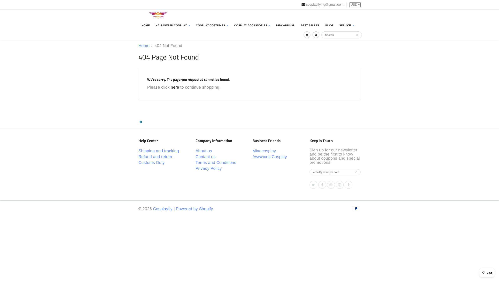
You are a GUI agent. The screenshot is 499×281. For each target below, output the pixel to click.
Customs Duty (151, 162)
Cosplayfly (163, 208)
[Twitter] (313, 185)
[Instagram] (340, 185)
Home (146, 25)
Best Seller (310, 25)
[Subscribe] (355, 172)
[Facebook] (322, 185)
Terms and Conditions (216, 162)
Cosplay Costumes (210, 25)
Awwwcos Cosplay (269, 156)
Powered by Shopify (194, 208)
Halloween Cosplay (171, 25)
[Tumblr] (348, 185)
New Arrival (285, 25)
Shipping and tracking (158, 151)
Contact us (206, 156)
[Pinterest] (331, 185)
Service (345, 25)
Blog (329, 25)
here (175, 87)
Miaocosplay (264, 151)
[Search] (357, 35)
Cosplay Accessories (250, 25)
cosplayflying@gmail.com (324, 4)
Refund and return (155, 156)
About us (204, 151)
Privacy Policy (209, 168)
